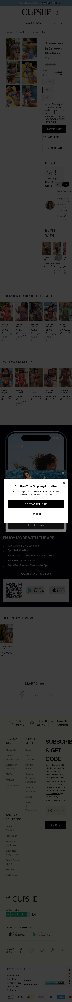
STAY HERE (36, 514)
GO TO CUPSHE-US (35, 504)
